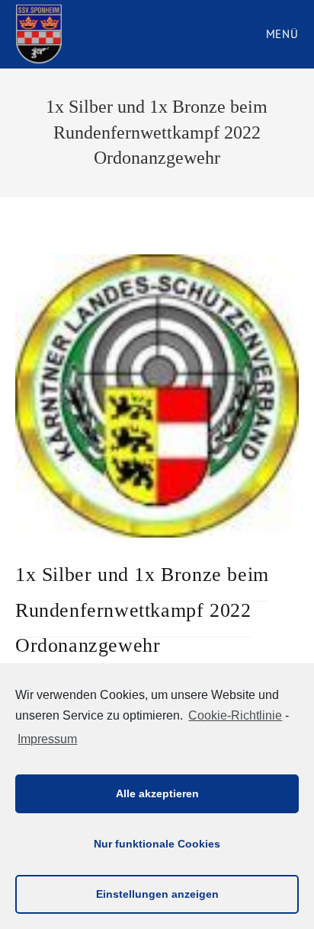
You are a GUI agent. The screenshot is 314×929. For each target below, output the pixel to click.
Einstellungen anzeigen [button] (157, 894)
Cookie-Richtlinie (235, 715)
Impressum (47, 739)
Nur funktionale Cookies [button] (157, 844)
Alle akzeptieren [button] (157, 793)
